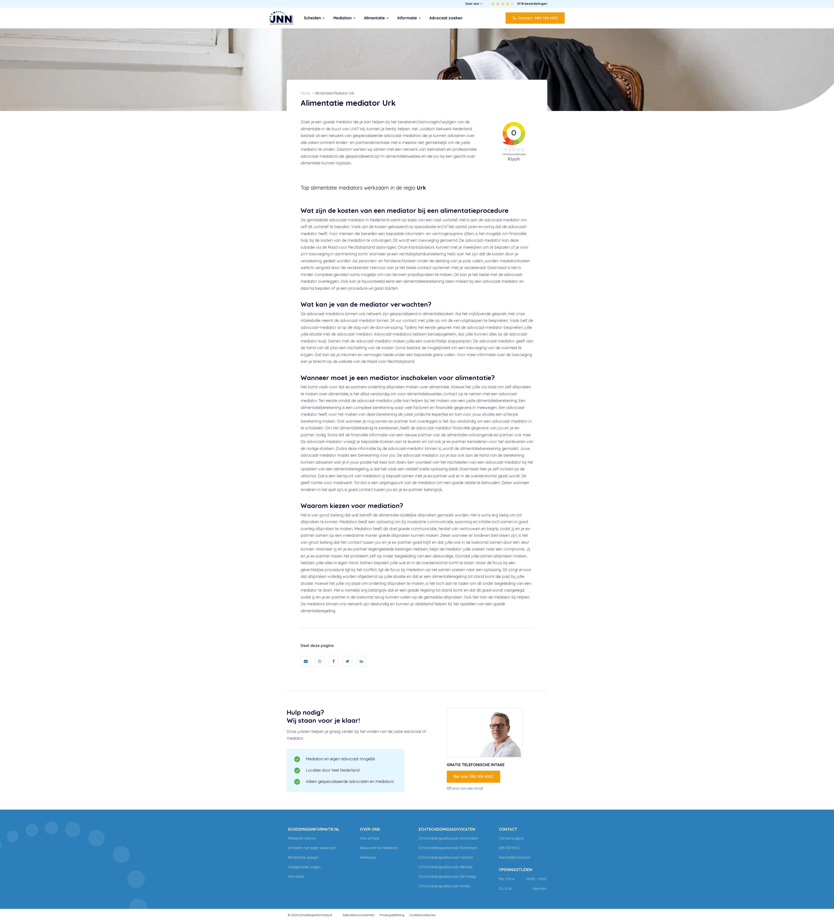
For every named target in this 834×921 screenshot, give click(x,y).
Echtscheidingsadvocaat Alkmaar (446, 867)
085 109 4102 (509, 848)
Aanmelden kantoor (515, 857)
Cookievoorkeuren (422, 915)
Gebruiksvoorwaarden (358, 915)
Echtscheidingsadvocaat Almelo (444, 886)
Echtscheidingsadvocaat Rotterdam (448, 848)
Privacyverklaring (392, 915)
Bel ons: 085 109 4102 (473, 776)
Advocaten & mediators (379, 848)
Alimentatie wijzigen (303, 857)
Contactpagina (511, 838)
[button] (474, 4)
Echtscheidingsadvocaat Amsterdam (448, 838)
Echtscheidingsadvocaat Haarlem (446, 857)
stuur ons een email (467, 788)
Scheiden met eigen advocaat (312, 848)
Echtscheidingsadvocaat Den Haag (447, 876)
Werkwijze (368, 857)
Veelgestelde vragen (304, 867)
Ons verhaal (369, 838)
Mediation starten (302, 838)
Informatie (296, 876)
